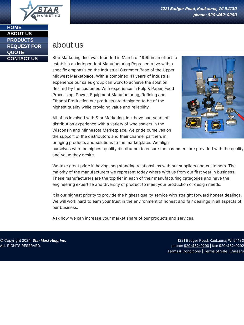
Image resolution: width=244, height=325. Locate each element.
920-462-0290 (196, 246)
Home (14, 27)
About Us (19, 33)
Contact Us (22, 58)
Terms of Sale (215, 251)
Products (20, 40)
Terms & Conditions (184, 251)
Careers (237, 251)
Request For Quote (24, 49)
